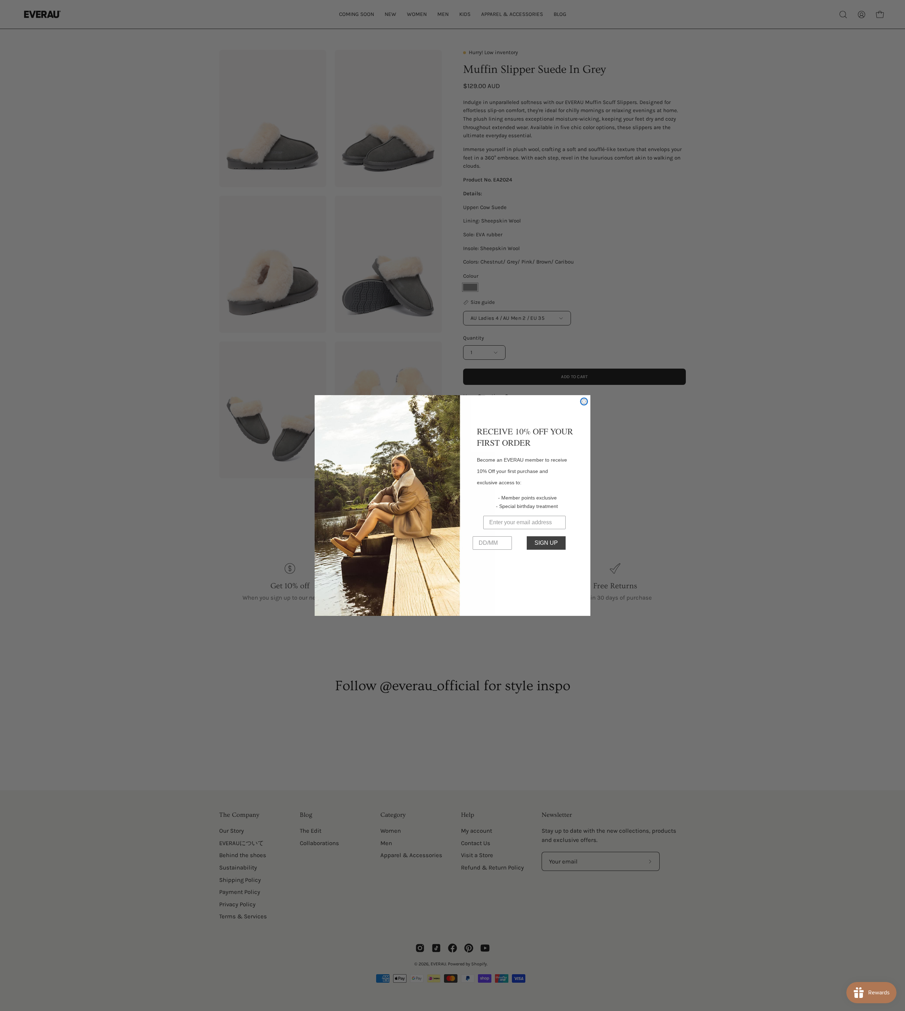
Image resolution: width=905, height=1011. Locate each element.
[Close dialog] (584, 401)
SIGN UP (546, 543)
